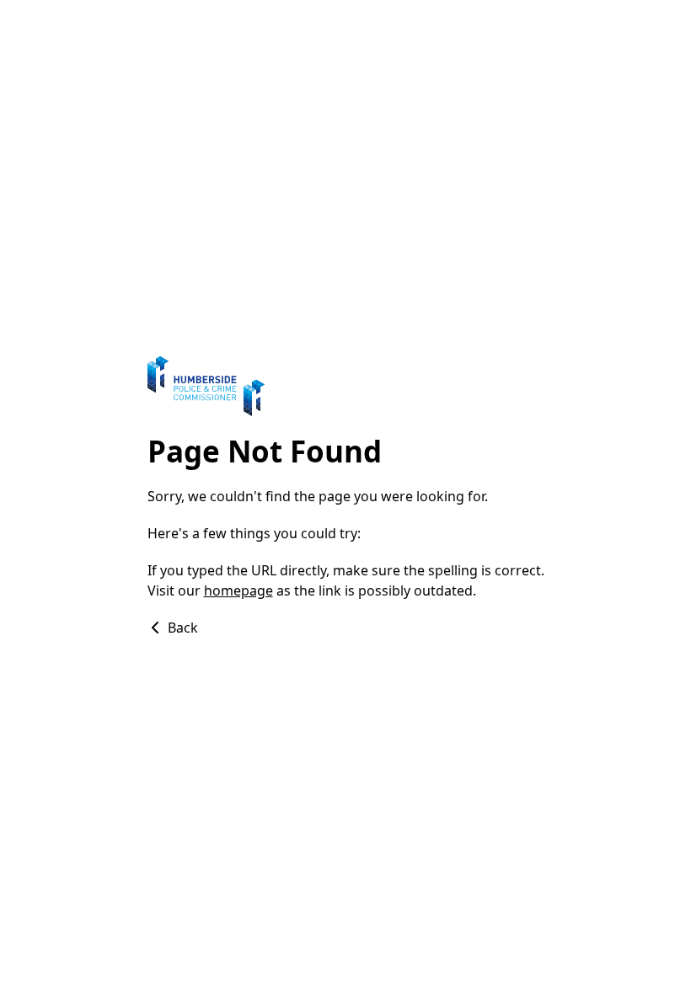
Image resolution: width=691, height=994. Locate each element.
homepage (238, 590)
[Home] (345, 386)
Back (181, 627)
